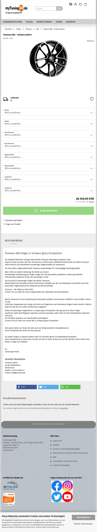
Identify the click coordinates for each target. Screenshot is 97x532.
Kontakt (56, 445)
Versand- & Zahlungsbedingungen (66, 449)
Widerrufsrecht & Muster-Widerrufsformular (70, 453)
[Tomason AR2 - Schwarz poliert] (48, 59)
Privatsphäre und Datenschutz (65, 461)
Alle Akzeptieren (83, 517)
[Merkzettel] (80, 4)
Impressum (57, 441)
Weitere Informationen (83, 524)
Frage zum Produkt (13, 224)
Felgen (29, 22)
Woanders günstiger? (14, 220)
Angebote (71, 22)
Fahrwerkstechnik (12, 22)
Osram (59, 22)
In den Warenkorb (48, 210)
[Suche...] (59, 8)
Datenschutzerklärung (50, 527)
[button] (70, 4)
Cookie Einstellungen (61, 465)
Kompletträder (44, 22)
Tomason (90, 41)
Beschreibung (14, 240)
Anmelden (64, 408)
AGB (54, 457)
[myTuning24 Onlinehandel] (17, 9)
